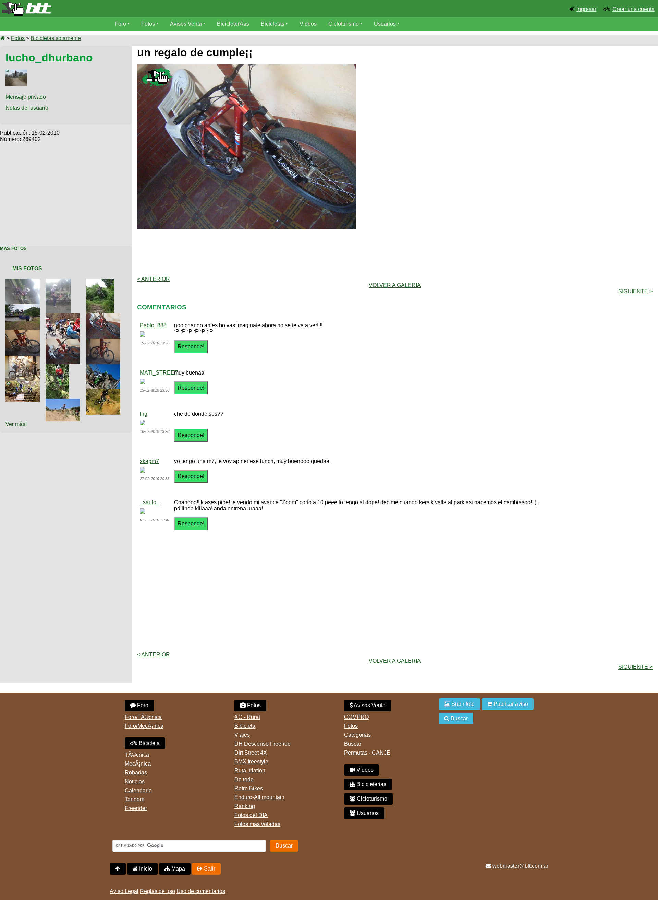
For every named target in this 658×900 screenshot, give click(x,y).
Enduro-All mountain (259, 797)
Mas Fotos (13, 248)
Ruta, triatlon (249, 770)
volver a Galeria (395, 285)
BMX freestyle (251, 762)
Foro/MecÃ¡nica (144, 726)
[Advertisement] (66, 190)
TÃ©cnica (137, 755)
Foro (120, 24)
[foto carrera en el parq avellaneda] (104, 367)
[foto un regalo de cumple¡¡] (104, 316)
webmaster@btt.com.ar (519, 866)
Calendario (138, 790)
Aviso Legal (124, 891)
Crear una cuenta (633, 9)
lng (143, 414)
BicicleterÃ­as (233, 24)
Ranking (244, 806)
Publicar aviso (510, 704)
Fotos (148, 24)
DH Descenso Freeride (262, 744)
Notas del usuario (26, 108)
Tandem (134, 799)
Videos (308, 24)
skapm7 (149, 461)
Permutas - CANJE (367, 753)
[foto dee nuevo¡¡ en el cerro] (23, 281)
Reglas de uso (157, 891)
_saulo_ (149, 502)
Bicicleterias (370, 784)
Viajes (242, 735)
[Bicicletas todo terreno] (109, 9)
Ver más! (16, 424)
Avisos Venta (186, 24)
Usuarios (385, 24)
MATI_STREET (159, 373)
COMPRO (356, 717)
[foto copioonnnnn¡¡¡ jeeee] (104, 392)
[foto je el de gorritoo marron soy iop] (23, 384)
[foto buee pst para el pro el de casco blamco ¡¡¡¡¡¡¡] (64, 316)
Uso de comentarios (200, 891)
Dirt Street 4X (250, 753)
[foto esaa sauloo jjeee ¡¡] (23, 307)
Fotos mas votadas (257, 824)
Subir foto (462, 704)
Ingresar (586, 9)
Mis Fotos (27, 268)
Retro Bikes (248, 788)
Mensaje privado (25, 97)
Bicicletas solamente (56, 38)
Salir (209, 869)
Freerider (136, 808)
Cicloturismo (343, 24)
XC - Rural (247, 717)
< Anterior (153, 279)
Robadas (136, 772)
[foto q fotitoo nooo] (64, 401)
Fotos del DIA (251, 815)
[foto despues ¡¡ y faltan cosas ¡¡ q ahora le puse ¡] (64, 341)
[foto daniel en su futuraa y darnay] (23, 359)
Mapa (177, 869)
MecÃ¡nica (138, 764)
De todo (244, 779)
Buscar (352, 744)
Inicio (145, 869)
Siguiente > (635, 291)
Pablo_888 (153, 325)
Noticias (135, 781)
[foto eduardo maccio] (101, 281)
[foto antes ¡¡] (23, 333)
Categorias (357, 735)
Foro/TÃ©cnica (143, 717)
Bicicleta (148, 743)
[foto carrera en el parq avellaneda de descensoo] (59, 367)
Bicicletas (273, 24)
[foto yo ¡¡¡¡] (60, 281)
